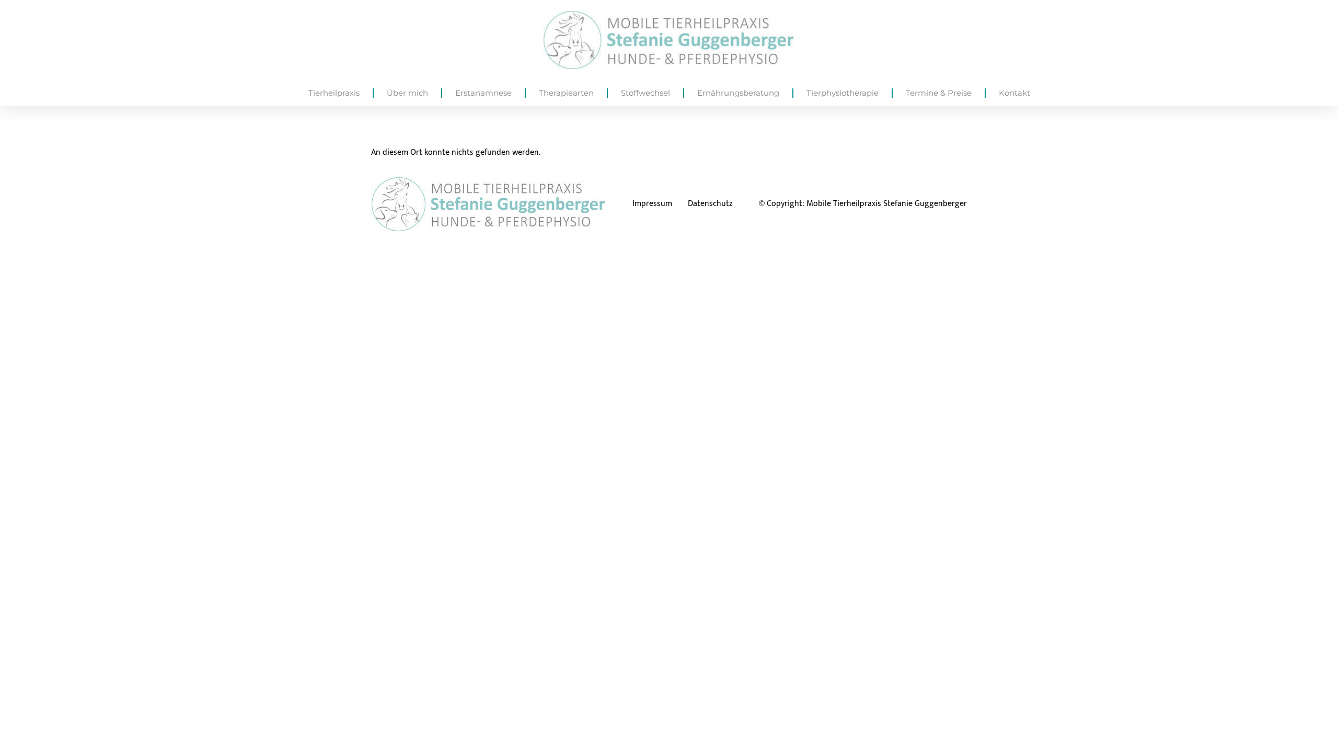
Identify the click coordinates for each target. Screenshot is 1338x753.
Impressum (652, 204)
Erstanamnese (483, 93)
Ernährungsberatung (738, 93)
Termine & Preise (939, 93)
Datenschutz (710, 204)
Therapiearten (566, 93)
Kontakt (1014, 93)
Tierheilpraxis (334, 93)
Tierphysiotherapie (842, 93)
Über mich (407, 93)
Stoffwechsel (645, 93)
